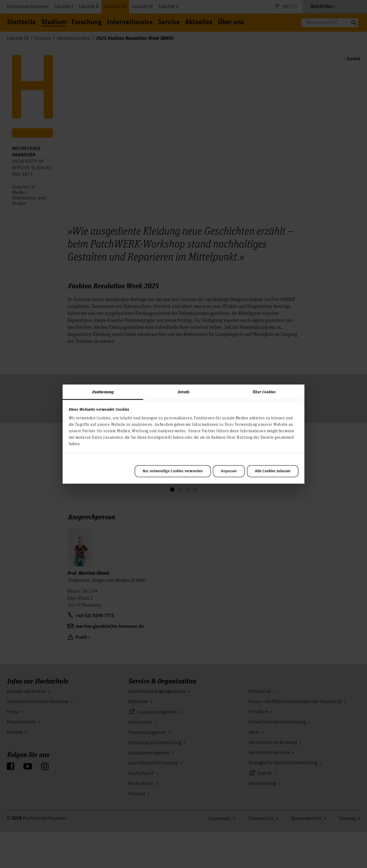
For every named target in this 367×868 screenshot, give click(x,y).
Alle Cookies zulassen (272, 471)
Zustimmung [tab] (103, 391)
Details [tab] (184, 391)
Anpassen (229, 471)
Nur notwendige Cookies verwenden (173, 471)
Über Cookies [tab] (264, 391)
